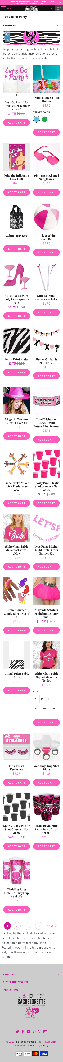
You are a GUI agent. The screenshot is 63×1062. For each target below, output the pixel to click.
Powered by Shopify (38, 1045)
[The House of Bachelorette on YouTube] (28, 1032)
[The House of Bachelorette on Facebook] (23, 1032)
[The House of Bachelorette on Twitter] (17, 1032)
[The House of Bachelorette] (31, 8)
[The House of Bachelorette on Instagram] (39, 1032)
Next (50, 925)
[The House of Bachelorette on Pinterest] (34, 1032)
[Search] (51, 8)
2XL (44, 708)
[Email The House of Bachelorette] (45, 1032)
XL (36, 708)
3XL (53, 708)
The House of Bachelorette (29, 1041)
